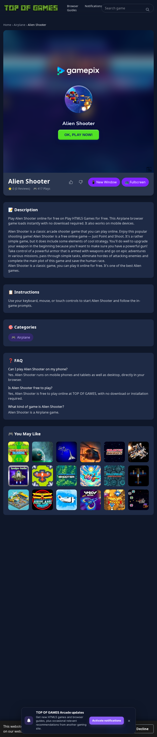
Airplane (19, 25)
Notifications (93, 6)
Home (7, 25)
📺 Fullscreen (135, 182)
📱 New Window (104, 182)
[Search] (147, 9)
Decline (142, 729)
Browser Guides (72, 8)
